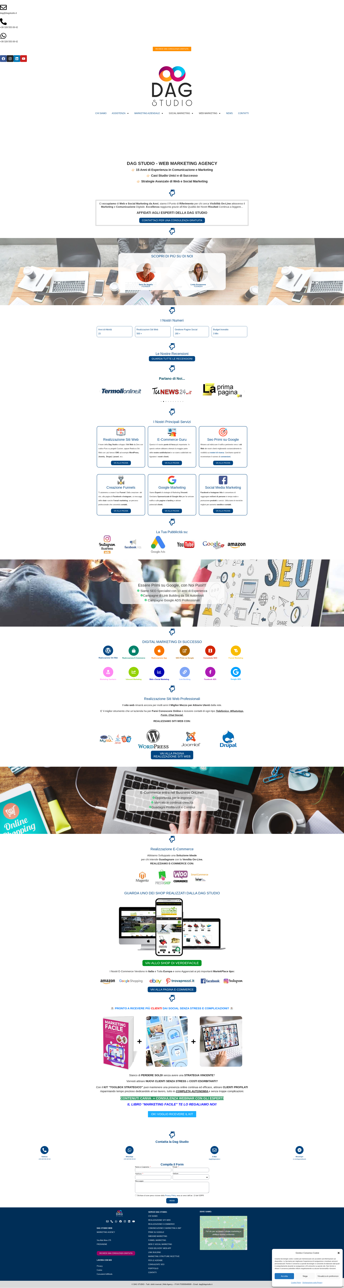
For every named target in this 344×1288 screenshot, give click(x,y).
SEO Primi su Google (185, 658)
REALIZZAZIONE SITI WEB (159, 1220)
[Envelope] (107, 1221)
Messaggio (139, 1181)
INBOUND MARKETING (157, 1236)
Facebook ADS (210, 679)
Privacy (100, 1266)
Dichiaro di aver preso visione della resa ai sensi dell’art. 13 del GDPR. (170, 1196)
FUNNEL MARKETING (157, 1240)
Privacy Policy (170, 1196)
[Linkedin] (16, 58)
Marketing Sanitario (108, 679)
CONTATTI (243, 113)
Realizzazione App (159, 658)
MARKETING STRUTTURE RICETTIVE (164, 1256)
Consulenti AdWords (104, 1274)
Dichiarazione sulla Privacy (312, 1283)
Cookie (99, 1270)
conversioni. (226, 457)
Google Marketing (172, 487)
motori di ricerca (217, 453)
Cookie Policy (296, 1283)
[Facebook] (3, 58)
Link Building (184, 679)
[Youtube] (23, 58)
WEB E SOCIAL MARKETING (160, 1244)
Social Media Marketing (223, 487)
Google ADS (236, 679)
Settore (175, 1173)
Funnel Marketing (236, 658)
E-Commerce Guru (172, 439)
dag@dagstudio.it (8, 13)
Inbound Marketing (133, 679)
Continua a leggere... (231, 206)
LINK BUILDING (154, 1252)
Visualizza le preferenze (328, 1276)
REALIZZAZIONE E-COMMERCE (161, 1224)
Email (175, 1167)
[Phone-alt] (112, 1221)
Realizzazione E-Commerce (133, 658)
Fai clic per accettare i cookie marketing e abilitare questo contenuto (223, 1232)
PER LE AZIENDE (155, 1260)
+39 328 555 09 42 (9, 27)
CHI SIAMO (100, 113)
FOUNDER (146, 285)
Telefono (138, 1174)
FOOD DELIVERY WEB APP (159, 1248)
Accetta (284, 1276)
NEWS (229, 113)
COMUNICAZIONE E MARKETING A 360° (164, 1228)
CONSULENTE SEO (156, 1264)
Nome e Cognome (142, 1167)
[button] (338, 1253)
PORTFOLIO (153, 1268)
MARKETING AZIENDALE (147, 113)
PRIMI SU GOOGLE (156, 1232)
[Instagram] (10, 58)
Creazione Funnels (120, 487)
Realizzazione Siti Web (121, 439)
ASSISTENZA (119, 113)
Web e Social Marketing (159, 679)
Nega (305, 1276)
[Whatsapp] (116, 1221)
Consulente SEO (210, 658)
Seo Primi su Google (223, 439)
